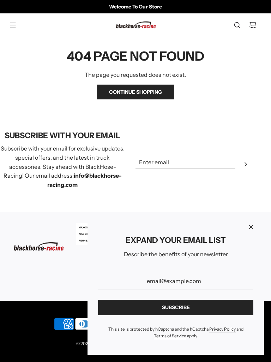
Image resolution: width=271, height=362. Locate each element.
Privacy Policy (222, 329)
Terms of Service (170, 335)
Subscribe (176, 307)
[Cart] (252, 25)
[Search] (237, 25)
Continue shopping (135, 92)
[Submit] (245, 165)
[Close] (251, 227)
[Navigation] (12, 25)
